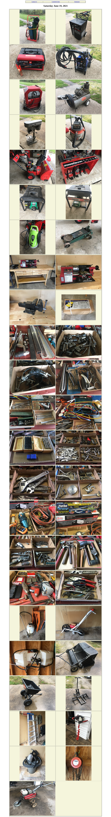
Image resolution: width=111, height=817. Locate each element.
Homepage (77, 1)
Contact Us (34, 1)
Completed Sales (56, 1)
